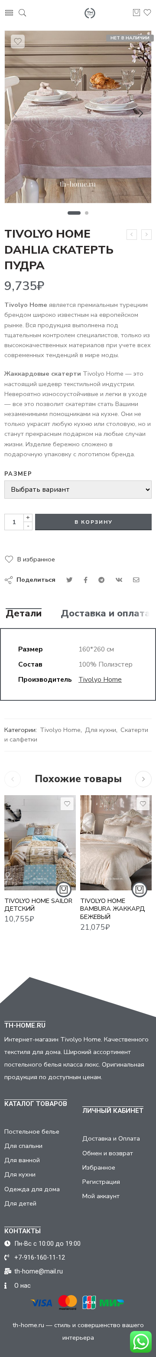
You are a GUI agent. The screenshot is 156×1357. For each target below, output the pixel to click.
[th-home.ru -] (89, 13)
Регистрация (101, 1181)
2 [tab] (86, 213)
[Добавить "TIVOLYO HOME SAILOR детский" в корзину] (64, 889)
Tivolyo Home (100, 679)
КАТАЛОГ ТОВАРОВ (35, 1104)
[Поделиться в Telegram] (101, 580)
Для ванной (22, 1160)
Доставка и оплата (105, 614)
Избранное (98, 1167)
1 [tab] (74, 213)
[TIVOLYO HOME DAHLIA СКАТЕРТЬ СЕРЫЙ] (132, 234)
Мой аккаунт (101, 1196)
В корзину (94, 522)
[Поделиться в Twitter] (69, 580)
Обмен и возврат (107, 1153)
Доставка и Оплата (111, 1138)
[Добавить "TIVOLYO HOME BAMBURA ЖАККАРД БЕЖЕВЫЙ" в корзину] (139, 889)
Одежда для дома (32, 1189)
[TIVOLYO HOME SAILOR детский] (40, 842)
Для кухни (100, 729)
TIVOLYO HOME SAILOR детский (38, 904)
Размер (18, 474)
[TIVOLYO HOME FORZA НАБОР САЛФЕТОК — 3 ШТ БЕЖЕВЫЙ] (146, 234)
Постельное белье (31, 1131)
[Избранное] (18, 41)
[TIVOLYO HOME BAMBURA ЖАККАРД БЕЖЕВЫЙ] (116, 842)
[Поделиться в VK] (86, 580)
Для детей (20, 1203)
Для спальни (23, 1145)
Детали (24, 614)
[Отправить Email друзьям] (136, 580)
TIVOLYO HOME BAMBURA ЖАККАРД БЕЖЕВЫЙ (112, 909)
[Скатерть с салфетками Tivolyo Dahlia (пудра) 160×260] (78, 116)
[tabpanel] (78, 119)
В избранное (36, 559)
